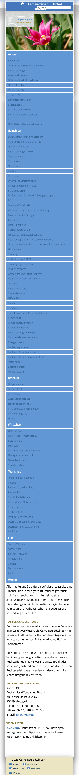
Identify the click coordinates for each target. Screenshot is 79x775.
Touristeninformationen (21, 477)
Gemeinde (14, 130)
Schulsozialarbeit (17, 190)
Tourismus (14, 471)
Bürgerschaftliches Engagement (25, 137)
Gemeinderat (15, 389)
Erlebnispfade (15, 512)
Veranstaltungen (17, 70)
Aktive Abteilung (17, 544)
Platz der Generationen (20, 517)
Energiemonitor (16, 367)
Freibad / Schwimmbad (20, 487)
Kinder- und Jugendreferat (22, 185)
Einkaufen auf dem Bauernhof (24, 450)
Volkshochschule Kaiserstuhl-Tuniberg (28, 210)
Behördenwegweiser (19, 100)
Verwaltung (14, 394)
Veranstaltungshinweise (21, 332)
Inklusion (13, 176)
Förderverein (15, 558)
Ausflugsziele (15, 531)
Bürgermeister (16, 384)
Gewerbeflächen (17, 460)
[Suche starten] (70, 7)
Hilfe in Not (14, 298)
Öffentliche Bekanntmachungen (25, 65)
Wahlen (12, 418)
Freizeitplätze (15, 492)
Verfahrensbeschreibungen (23, 114)
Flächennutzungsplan (19, 229)
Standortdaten (16, 465)
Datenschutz (18, 768)
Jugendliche (14, 220)
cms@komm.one (23, 714)
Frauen (12, 303)
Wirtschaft (14, 424)
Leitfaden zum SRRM (19, 259)
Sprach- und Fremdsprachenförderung (29, 313)
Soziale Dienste (16, 293)
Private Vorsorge (17, 269)
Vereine (12, 579)
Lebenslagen (15, 105)
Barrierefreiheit (38, 4)
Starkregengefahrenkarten (22, 264)
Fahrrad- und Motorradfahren (24, 502)
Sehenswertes (16, 507)
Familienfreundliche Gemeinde (24, 142)
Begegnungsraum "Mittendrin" (24, 278)
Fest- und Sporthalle (19, 205)
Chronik (12, 563)
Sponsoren (14, 161)
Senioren (13, 308)
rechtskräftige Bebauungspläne (25, 234)
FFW (11, 537)
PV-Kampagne (16, 372)
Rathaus (13, 378)
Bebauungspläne (17, 225)
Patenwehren (15, 568)
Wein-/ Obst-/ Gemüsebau (22, 436)
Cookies (16, 773)
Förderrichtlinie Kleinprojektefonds (26, 357)
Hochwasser (15, 249)
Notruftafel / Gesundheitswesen (25, 124)
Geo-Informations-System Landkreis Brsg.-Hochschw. (38, 244)
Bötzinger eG (15, 441)
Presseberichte (16, 90)
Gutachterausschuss (19, 399)
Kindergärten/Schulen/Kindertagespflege (30, 195)
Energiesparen (16, 342)
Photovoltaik (15, 362)
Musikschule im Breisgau (21, 215)
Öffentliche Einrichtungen (22, 181)
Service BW (14, 95)
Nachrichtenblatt (17, 85)
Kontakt (57, 4)
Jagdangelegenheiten (19, 404)
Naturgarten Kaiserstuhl (21, 455)
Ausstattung (14, 549)
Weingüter (13, 445)
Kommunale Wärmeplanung (23, 337)
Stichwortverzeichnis (19, 109)
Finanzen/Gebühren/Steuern (24, 408)
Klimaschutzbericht (18, 327)
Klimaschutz (14, 318)
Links (11, 119)
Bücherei (13, 200)
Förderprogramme (18, 347)
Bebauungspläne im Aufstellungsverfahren (31, 239)
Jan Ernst (11, 728)
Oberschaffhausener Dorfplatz (24, 521)
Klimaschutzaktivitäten (20, 323)
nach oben (35, 768)
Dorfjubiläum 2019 (18, 146)
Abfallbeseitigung (17, 413)
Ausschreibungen (17, 75)
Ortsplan (12, 283)
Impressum (31, 764)
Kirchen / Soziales (17, 288)
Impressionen (15, 156)
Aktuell (12, 54)
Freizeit (12, 482)
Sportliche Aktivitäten (19, 497)
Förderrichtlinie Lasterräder (23, 352)
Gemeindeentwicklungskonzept (25, 274)
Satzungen (14, 60)
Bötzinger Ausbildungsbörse (23, 80)
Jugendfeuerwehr (17, 554)
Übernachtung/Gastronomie (23, 526)
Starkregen (14, 254)
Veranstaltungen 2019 (20, 151)
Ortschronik (14, 166)
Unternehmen (16, 431)
